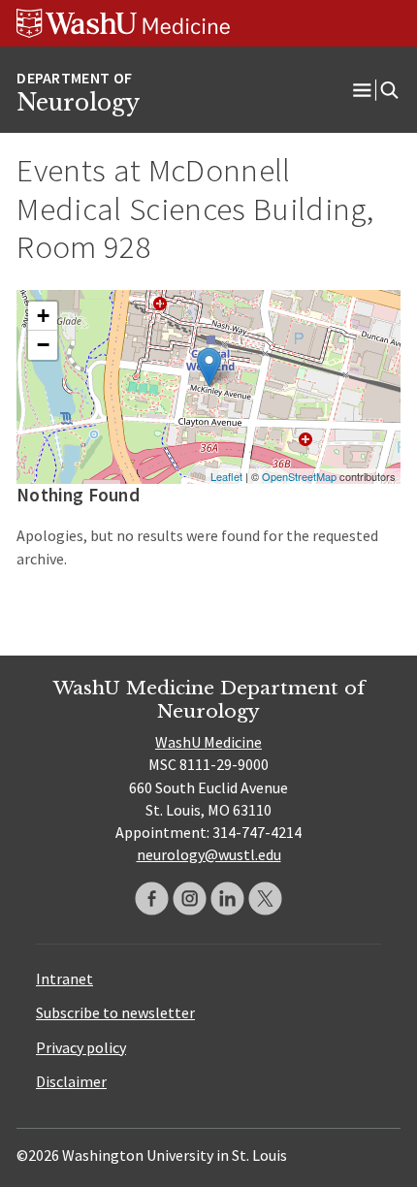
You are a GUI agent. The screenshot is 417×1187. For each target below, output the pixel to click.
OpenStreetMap (299, 476)
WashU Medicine (208, 742)
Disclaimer (71, 1081)
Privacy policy (81, 1047)
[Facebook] (152, 898)
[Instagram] (190, 898)
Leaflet (226, 476)
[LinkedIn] (227, 898)
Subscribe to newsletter (115, 1012)
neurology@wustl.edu (209, 854)
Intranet (64, 978)
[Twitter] (265, 898)
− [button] (43, 345)
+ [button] (43, 316)
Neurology (78, 102)
